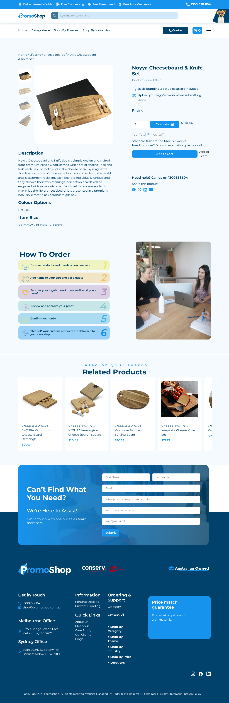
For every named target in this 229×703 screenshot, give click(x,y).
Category (114, 606)
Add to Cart (164, 154)
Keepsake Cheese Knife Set (178, 432)
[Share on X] (139, 189)
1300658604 (31, 603)
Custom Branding (88, 606)
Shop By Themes (66, 30)
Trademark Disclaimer (142, 693)
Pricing (137, 110)
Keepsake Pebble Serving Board (127, 432)
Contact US (116, 614)
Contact (178, 30)
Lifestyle (35, 54)
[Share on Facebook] (134, 189)
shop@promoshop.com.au (42, 607)
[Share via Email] (151, 189)
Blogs (79, 639)
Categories (39, 30)
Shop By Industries (96, 30)
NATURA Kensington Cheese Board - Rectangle (37, 435)
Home (22, 30)
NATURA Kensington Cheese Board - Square (84, 432)
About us (81, 621)
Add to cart (204, 154)
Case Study (83, 630)
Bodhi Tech (119, 693)
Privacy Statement (170, 693)
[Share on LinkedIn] (145, 189)
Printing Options (87, 601)
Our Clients (83, 634)
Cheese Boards (54, 54)
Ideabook (82, 626)
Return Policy (192, 693)
